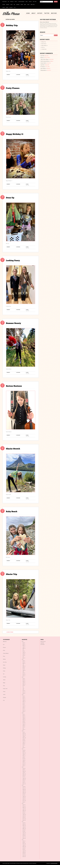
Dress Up (42, 47)
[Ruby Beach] (11, 511)
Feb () (24, 644)
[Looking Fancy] (13, 260)
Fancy (4, 656)
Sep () (24, 653)
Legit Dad (27, 75)
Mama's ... (52, 61)
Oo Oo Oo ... (49, 70)
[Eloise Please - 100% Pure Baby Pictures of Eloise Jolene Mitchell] (11, 14)
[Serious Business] (14, 386)
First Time (5, 662)
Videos (4, 691)
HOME (28, 13)
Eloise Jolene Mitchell (44, 22)
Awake (4, 694)
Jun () (24, 667)
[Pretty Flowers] (12, 88)
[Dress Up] (10, 198)
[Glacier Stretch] (13, 449)
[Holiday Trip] (12, 25)
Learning (4, 676)
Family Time (5, 688)
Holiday (4, 659)
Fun (3, 644)
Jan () (24, 642)
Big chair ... (47, 55)
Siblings (4, 668)
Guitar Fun (49, 63)
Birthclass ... (49, 68)
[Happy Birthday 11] (14, 134)
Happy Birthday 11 (44, 45)
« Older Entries (9, 632)
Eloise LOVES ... (48, 57)
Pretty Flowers (43, 43)
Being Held (47, 64)
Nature (4, 665)
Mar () (24, 645)
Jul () (24, 651)
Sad (3, 673)
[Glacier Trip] (11, 574)
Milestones (5, 641)
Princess (4, 647)
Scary (4, 685)
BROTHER (54, 13)
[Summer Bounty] (13, 323)
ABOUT (33, 13)
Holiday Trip (43, 41)
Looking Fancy (43, 49)
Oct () (24, 655)
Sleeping (4, 697)
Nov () (24, 674)
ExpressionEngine (54, 863)
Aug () (24, 652)
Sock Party (51, 59)
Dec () (24, 657)
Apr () (24, 647)
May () (24, 648)
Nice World (42, 644)
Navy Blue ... (48, 66)
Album (4, 679)
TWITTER (46, 13)
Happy (4, 682)
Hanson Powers (43, 641)
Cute (4, 700)
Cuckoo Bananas (5, 653)
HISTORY (39, 13)
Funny (4, 670)
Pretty (4, 650)
